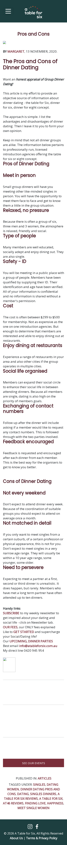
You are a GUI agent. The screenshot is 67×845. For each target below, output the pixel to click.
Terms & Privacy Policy (41, 838)
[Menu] (8, 11)
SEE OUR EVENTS (33, 763)
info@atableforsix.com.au (38, 646)
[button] (30, 826)
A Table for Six (51, 799)
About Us (16, 838)
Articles (44, 778)
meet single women (33, 808)
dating (23, 794)
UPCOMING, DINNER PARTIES (31, 641)
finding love (35, 803)
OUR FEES (10, 627)
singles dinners (43, 794)
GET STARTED (23, 632)
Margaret (15, 51)
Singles (39, 784)
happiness (55, 803)
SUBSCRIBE (11, 613)
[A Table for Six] (33, 14)
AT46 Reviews (13, 803)
